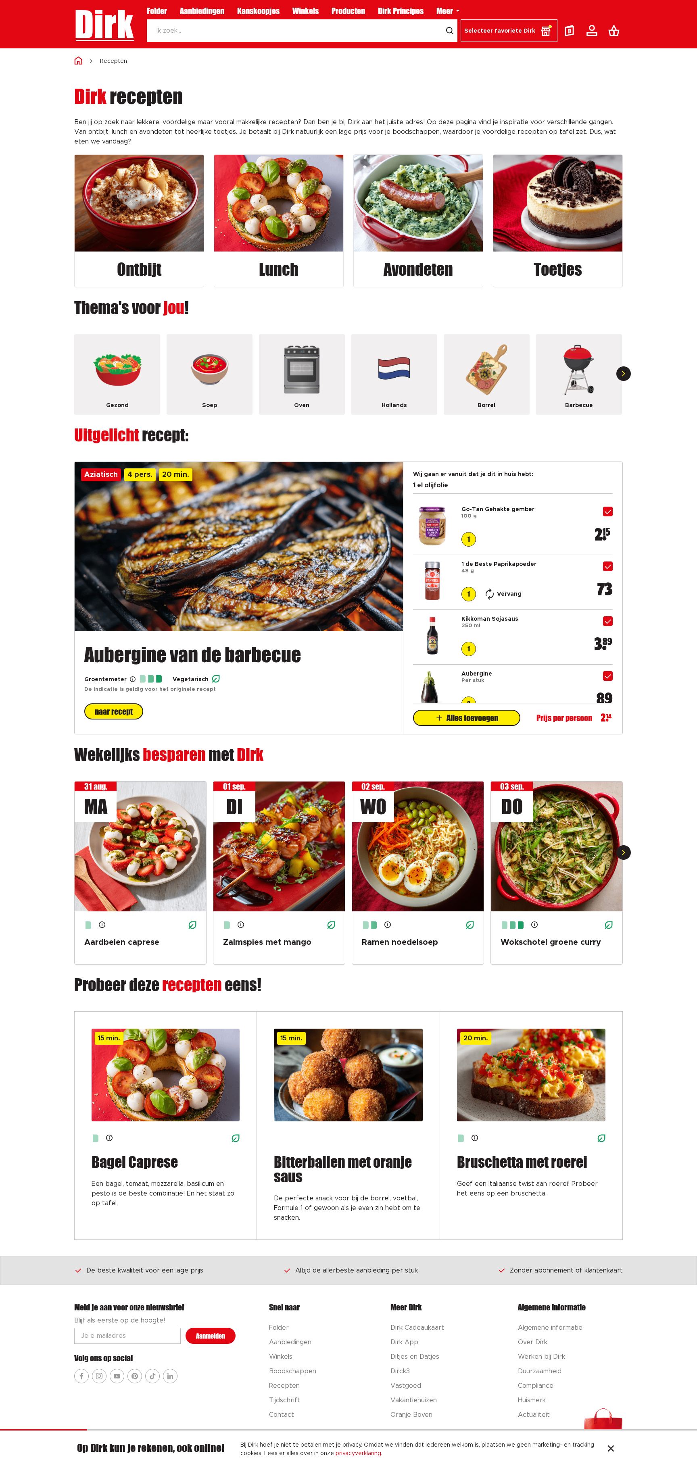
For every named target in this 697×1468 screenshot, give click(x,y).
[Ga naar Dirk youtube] (117, 1376)
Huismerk (532, 1400)
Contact (281, 1415)
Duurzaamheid (539, 1371)
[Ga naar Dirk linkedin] (170, 1376)
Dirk (104, 24)
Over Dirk (532, 1342)
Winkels (305, 11)
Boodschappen (292, 1371)
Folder (157, 11)
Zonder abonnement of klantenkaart (566, 1270)
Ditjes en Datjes (414, 1357)
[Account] (593, 30)
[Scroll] (623, 373)
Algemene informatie (550, 1328)
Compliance (535, 1386)
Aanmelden (210, 1336)
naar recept (114, 711)
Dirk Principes (401, 11)
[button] (509, 30)
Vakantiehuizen (413, 1400)
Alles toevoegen (472, 718)
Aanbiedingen (202, 11)
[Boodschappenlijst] (615, 30)
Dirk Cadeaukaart (417, 1328)
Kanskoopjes (258, 11)
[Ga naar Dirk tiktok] (152, 1376)
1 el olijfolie (430, 485)
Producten (348, 11)
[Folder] (571, 30)
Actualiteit (534, 1415)
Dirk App (404, 1342)
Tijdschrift (284, 1400)
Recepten (113, 61)
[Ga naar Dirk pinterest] (134, 1376)
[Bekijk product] (432, 543)
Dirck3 (400, 1371)
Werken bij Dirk (541, 1357)
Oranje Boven (411, 1415)
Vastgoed (405, 1386)
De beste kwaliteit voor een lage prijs (144, 1270)
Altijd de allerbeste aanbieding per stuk (356, 1270)
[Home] (78, 61)
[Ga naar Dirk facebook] (81, 1376)
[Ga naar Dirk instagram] (99, 1376)
